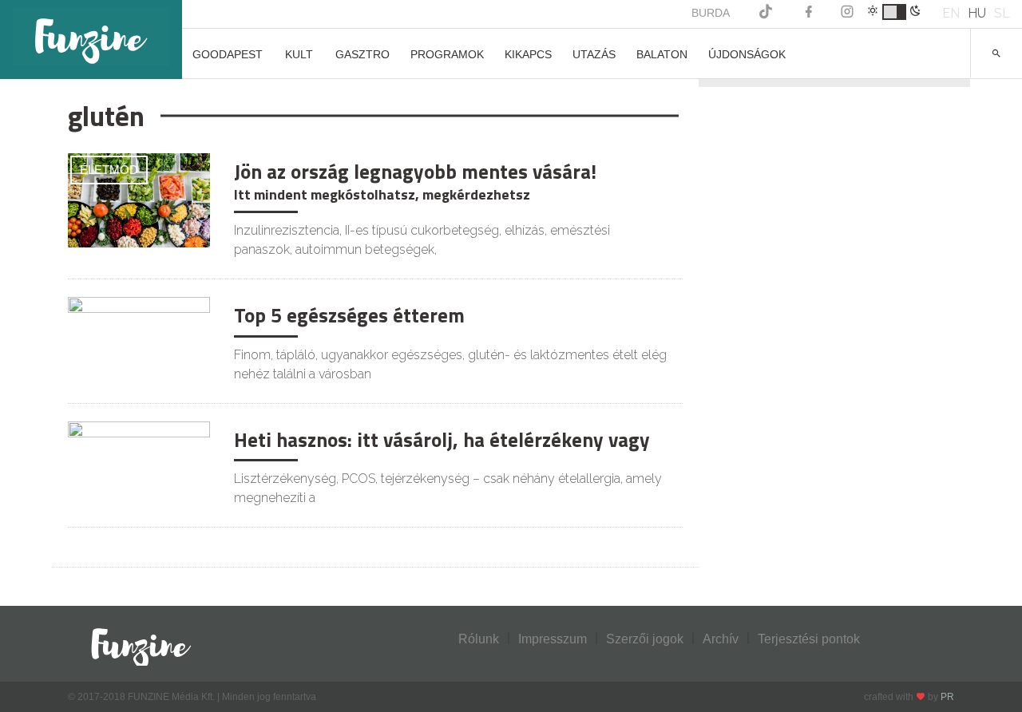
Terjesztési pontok (809, 639)
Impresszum (552, 639)
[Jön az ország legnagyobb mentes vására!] (139, 199)
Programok (447, 54)
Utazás (594, 54)
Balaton (661, 54)
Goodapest (227, 54)
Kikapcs (528, 54)
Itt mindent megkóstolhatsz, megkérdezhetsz (382, 194)
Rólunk (478, 639)
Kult (299, 54)
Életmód (109, 169)
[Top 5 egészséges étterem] (139, 343)
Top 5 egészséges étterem (349, 315)
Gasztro (362, 54)
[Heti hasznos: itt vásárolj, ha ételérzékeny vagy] (139, 467)
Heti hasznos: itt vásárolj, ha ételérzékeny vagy (442, 440)
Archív (721, 639)
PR (947, 696)
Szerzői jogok (644, 639)
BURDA (710, 12)
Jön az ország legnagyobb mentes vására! (415, 171)
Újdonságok (747, 54)
